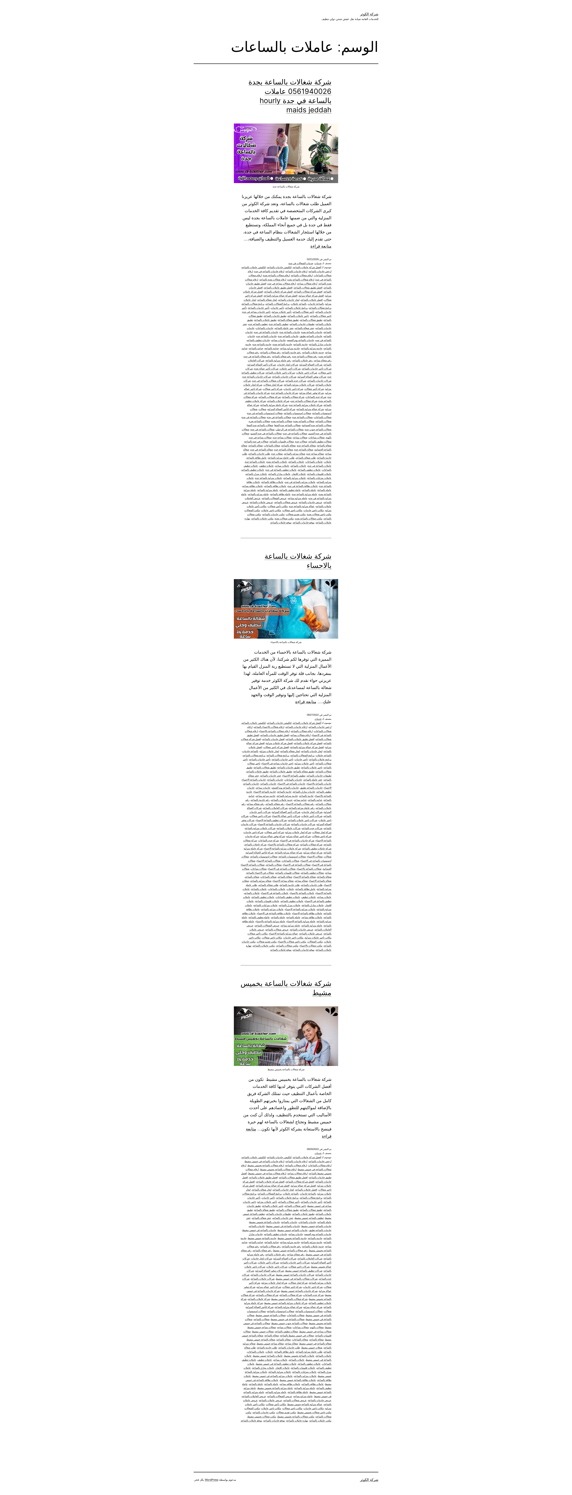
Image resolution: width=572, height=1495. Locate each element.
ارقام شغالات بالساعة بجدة (276, 275)
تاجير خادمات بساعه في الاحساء (277, 763)
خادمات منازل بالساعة (320, 344)
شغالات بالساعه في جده (295, 433)
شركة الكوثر (369, 14)
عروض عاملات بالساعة (261, 502)
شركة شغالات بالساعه (270, 397)
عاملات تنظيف (266, 466)
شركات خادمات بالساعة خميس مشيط (295, 1274)
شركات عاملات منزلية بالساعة (299, 384)
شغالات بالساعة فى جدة (279, 417)
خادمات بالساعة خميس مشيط (316, 1226)
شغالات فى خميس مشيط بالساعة (297, 1335)
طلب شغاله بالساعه (306, 457)
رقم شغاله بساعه (322, 360)
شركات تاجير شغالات (260, 816)
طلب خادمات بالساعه (259, 453)
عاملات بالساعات (314, 461)
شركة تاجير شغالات (272, 389)
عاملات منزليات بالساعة (319, 478)
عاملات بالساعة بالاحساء (302, 893)
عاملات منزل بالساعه (256, 474)
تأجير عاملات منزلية (282, 312)
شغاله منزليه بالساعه (294, 453)
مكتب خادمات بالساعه (273, 514)
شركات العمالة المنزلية (310, 364)
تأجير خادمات (277, 308)
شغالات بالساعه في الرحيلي (290, 429)
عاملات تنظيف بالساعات (288, 897)
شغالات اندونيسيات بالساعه (297, 413)
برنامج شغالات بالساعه (320, 308)
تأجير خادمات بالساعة (258, 308)
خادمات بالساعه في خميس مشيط (259, 1230)
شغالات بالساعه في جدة (263, 429)
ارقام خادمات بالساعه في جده (269, 271)
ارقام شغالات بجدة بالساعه (272, 279)
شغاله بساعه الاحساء (283, 881)
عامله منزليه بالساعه (258, 494)
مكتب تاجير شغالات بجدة (319, 514)
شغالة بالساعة (324, 445)
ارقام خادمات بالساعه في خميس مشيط (264, 1161)
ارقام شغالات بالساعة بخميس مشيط (266, 1165)
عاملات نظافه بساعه (252, 486)
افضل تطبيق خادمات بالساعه (274, 735)
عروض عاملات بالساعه (310, 933)
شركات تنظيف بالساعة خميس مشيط (303, 1270)
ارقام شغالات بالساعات (319, 1165)
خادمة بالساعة (300, 344)
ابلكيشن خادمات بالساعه (279, 267)
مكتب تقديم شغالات (296, 514)
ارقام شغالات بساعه (307, 283)
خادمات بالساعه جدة (288, 336)
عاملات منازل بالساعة (279, 474)
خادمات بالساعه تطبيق (311, 336)
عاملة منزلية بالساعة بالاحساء (270, 921)
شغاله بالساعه (255, 445)
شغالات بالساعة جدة (302, 417)
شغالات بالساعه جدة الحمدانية (316, 425)
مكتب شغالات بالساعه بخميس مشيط (295, 1416)
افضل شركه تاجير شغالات (276, 747)
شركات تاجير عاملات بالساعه (280, 372)
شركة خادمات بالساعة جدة (284, 393)
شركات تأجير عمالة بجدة (266, 368)
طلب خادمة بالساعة (290, 885)
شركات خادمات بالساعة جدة (257, 376)
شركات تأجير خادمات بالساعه (316, 368)
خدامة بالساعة (272, 348)
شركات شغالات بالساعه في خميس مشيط (297, 1278)
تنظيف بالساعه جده (258, 324)
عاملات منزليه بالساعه (272, 909)
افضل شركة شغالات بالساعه (308, 291)
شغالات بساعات (317, 437)
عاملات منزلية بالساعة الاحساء (300, 909)
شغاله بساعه (301, 881)
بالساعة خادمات (316, 304)
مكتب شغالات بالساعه (287, 945)
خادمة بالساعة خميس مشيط (262, 1238)
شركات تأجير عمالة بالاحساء (286, 816)
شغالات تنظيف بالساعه (319, 441)
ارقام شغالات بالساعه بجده (300, 279)
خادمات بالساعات (264, 328)
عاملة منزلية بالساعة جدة (304, 494)
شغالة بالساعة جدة (306, 445)
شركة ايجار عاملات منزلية (298, 832)
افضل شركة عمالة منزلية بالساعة (280, 295)
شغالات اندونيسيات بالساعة (292, 856)
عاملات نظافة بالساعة (272, 482)
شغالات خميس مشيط (263, 1331)
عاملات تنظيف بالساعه (252, 470)
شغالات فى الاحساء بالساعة (260, 873)
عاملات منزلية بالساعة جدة (268, 478)
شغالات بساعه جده (282, 437)
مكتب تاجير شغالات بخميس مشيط (314, 1412)
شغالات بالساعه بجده (281, 421)
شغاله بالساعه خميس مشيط (261, 1339)
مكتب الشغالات (252, 510)
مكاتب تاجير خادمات (314, 510)
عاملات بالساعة (296, 461)
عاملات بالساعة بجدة (276, 461)
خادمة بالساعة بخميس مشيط (292, 1238)
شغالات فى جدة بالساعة (256, 441)
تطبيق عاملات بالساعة (265, 320)
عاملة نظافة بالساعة (280, 494)
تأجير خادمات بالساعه (260, 759)
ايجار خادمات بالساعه (288, 300)
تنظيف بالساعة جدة (278, 324)
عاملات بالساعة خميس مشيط (268, 1356)
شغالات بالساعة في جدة (254, 417)
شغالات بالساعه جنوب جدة (318, 429)
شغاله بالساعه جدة (303, 449)
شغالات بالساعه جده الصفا (260, 425)
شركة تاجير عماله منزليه (298, 836)
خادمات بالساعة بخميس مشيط (264, 1222)
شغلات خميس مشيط (311, 1347)
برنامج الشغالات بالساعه (278, 304)
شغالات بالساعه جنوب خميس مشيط (289, 1323)
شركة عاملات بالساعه (278, 401)
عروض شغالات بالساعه (286, 502)
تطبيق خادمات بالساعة (275, 316)
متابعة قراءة (320, 246)
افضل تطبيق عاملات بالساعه (278, 287)
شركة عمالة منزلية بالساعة (310, 409)
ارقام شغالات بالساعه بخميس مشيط (278, 1169)
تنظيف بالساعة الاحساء (293, 775)
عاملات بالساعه (298, 466)
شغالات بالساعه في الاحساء (282, 869)
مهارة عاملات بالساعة (297, 1420)
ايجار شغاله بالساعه (267, 300)
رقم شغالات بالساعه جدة (304, 356)
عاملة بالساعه (309, 490)
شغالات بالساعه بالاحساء (309, 869)
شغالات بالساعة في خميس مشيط (287, 1319)
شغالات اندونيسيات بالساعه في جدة (265, 413)
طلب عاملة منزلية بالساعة (281, 457)
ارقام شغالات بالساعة (302, 275)
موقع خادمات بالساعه (303, 522)
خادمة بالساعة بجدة (282, 344)
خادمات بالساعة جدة (290, 332)
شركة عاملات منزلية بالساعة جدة (305, 405)
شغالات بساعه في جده (260, 437)
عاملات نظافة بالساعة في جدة (303, 486)
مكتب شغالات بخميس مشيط (261, 1416)
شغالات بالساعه (323, 421)
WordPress (211, 1479)
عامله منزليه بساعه (297, 498)
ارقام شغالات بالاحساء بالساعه (269, 727)
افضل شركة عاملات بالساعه (278, 291)
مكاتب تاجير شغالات (292, 510)
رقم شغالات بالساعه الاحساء (300, 804)
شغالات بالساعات (322, 417)
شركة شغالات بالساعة (293, 397)
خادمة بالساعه (306, 796)
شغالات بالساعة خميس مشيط (271, 1315)
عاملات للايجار (299, 474)
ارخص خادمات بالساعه (320, 271)
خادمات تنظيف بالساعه (258, 340)
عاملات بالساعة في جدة (319, 466)
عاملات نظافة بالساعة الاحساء (307, 913)
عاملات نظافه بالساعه (275, 486)
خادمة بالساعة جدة (262, 344)
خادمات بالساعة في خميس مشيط (283, 1226)
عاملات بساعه (282, 466)
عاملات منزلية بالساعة (294, 478)
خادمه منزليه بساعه (290, 348)
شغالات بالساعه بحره (259, 421)
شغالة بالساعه (288, 445)
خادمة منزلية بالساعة (311, 348)
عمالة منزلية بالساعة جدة (301, 506)
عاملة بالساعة (324, 490)
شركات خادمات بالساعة (284, 376)
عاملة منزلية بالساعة (267, 490)
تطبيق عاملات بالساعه (257, 771)
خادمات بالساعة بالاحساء (319, 783)
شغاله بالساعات (272, 445)
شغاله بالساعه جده (283, 449)
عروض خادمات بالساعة (310, 502)
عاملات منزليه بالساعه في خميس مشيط (272, 1376)
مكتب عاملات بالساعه (262, 518)
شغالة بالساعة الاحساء (304, 877)
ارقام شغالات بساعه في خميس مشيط (267, 1173)
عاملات (327, 461)
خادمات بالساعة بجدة (311, 332)
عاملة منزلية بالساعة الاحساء (301, 921)
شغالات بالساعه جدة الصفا (287, 425)
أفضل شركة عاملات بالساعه (307, 267)
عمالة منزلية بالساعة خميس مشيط (304, 1404)
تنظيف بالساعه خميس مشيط (309, 1218)
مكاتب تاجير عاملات (271, 510)
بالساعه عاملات (299, 304)
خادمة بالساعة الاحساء (265, 791)
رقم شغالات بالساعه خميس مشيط (290, 1250)
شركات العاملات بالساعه (275, 808)
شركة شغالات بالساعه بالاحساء (283, 844)
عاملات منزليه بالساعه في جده (300, 482)
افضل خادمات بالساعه (273, 739)
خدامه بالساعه (256, 348)
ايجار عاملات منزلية (269, 751)
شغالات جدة (301, 441)
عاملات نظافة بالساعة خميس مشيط (298, 1380)
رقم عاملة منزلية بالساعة (278, 360)
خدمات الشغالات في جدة (301, 263)
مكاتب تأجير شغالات (278, 506)
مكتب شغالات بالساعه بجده (308, 518)
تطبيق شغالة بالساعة (288, 320)
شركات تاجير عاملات (306, 372)
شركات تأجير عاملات (290, 368)
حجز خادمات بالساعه (270, 775)
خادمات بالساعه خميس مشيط (293, 1230)
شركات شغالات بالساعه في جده (268, 380)
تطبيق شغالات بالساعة (265, 767)
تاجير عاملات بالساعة (298, 316)
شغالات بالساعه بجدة (303, 421)
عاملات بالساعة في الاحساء (275, 893)
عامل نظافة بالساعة (257, 457)
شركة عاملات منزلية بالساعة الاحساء (282, 848)
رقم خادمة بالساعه (291, 352)
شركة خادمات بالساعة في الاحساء (297, 840)
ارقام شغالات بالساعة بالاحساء (274, 731)
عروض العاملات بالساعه (254, 1396)
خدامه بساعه (300, 800)
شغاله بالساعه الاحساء (320, 881)
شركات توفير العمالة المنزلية (312, 376)
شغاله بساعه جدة (315, 453)
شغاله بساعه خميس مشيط (270, 1343)
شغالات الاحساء (315, 856)
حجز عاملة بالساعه (284, 328)
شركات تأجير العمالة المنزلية (261, 364)
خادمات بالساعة (275, 779)
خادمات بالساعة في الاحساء (291, 783)
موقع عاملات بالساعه (281, 522)
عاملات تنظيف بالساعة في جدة (281, 470)
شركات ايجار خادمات (287, 364)
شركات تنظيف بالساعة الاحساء (271, 820)
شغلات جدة (277, 453)
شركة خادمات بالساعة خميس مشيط (299, 1291)
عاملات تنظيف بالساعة (309, 470)
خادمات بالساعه (268, 783)
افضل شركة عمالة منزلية (311, 295)
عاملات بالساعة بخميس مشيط (299, 1356)
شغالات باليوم (317, 1327)
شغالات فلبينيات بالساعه (282, 441)
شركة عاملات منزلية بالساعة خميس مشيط (285, 1303)
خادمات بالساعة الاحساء (254, 779)
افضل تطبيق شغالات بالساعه (308, 287)
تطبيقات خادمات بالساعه (302, 324)
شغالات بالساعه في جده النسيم (266, 433)
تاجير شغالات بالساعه (320, 316)
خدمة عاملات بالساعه (313, 352)
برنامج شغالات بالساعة (253, 304)
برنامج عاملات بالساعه (296, 308)
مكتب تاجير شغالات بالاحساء (292, 941)
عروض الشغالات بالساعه (274, 498)
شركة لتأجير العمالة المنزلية (281, 409)
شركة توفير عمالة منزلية (311, 393)
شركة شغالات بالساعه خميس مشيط (289, 1299)
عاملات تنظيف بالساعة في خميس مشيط (276, 1364)
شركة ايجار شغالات (273, 384)
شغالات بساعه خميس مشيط (261, 1327)
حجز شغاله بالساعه (304, 328)
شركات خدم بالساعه (296, 380)
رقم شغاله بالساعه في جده (257, 356)
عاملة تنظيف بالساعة (290, 490)
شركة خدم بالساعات (316, 397)
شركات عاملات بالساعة (288, 828)
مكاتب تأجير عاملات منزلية (318, 937)
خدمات (318, 263)
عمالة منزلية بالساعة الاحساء (283, 933)
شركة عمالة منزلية (312, 852)
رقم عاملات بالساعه (302, 360)
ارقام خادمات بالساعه (296, 271)
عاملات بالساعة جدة (255, 461)
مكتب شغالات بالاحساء (311, 945)
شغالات (262, 409)
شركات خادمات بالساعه (319, 380)
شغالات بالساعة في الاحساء (297, 864)
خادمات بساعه (278, 340)
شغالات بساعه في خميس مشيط (315, 1331)
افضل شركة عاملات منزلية (279, 743)
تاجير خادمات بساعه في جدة (256, 312)
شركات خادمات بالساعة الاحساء (274, 824)
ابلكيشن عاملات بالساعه (254, 267)
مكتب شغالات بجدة (284, 518)
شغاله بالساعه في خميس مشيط (315, 1343)
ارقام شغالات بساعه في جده (282, 283)
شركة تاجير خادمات (293, 389)
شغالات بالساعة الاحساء (268, 860)
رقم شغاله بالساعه (281, 356)
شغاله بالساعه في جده (261, 449)
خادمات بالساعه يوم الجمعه (300, 340)
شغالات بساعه (300, 437)
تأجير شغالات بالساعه (303, 312)
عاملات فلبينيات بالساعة (319, 474)
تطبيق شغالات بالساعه (311, 320)
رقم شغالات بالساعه (270, 352)
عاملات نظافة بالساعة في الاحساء (274, 913)
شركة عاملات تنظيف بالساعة (316, 848)
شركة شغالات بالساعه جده (304, 401)
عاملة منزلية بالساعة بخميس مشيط (275, 1388)
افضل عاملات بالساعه (312, 300)
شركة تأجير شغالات (314, 389)
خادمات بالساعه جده (266, 336)
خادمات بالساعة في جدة (266, 332)
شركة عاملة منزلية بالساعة (274, 405)
